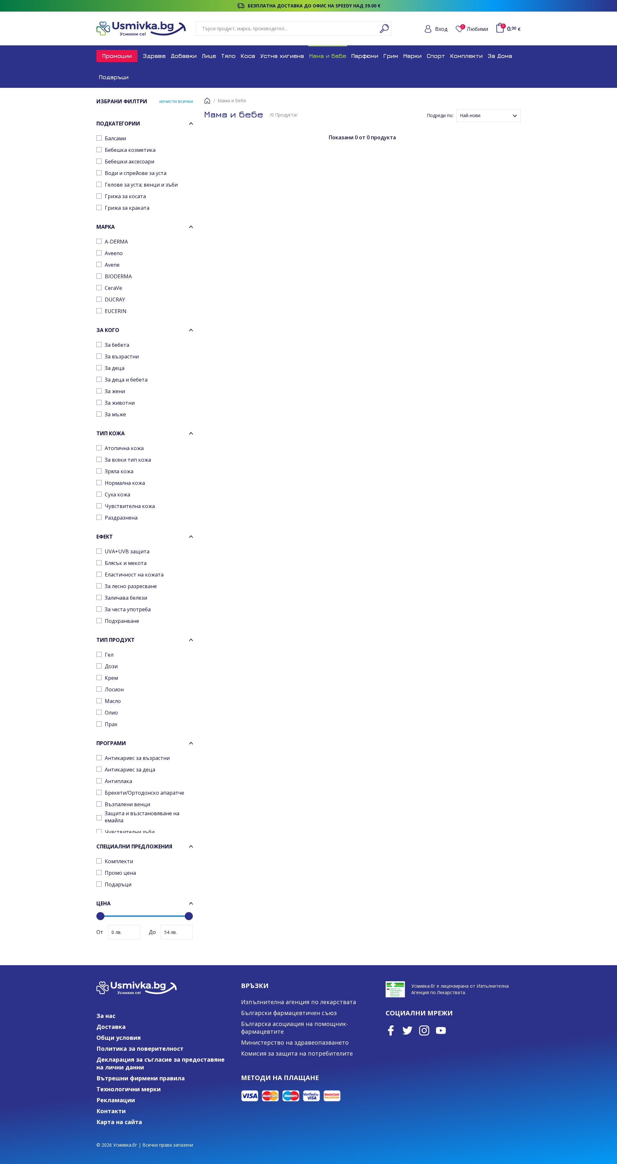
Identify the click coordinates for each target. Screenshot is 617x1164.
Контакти (111, 1111)
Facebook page (391, 1030)
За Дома (500, 55)
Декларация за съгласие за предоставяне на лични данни (160, 1063)
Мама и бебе (327, 55)
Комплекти (466, 55)
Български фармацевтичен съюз (289, 1013)
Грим (390, 55)
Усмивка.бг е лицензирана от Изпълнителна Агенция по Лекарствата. (460, 989)
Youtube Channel (441, 1030)
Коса (248, 55)
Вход (441, 28)
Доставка (111, 1026)
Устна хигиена (282, 55)
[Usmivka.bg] (141, 28)
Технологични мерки (128, 1089)
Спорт (436, 55)
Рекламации (115, 1100)
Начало (207, 100)
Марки (412, 55)
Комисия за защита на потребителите (297, 1053)
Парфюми (364, 55)
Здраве (154, 55)
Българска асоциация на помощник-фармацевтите (294, 1027)
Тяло (228, 55)
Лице (209, 55)
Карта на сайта (119, 1122)
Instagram (424, 1030)
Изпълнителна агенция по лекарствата (298, 1002)
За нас (105, 1016)
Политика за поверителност (139, 1048)
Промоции (117, 55)
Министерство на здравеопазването (295, 1042)
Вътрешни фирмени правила (140, 1078)
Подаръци (114, 77)
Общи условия (118, 1037)
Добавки (184, 55)
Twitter (407, 1030)
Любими (475, 28)
